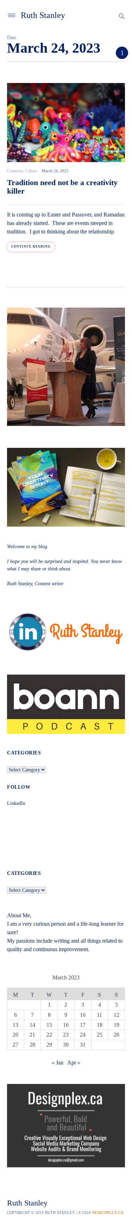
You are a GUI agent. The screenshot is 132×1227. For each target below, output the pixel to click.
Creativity (15, 170)
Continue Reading (31, 246)
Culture (31, 170)
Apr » (73, 1063)
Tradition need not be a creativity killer (62, 186)
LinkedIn (16, 803)
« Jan (57, 1063)
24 (83, 1035)
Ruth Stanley (43, 15)
